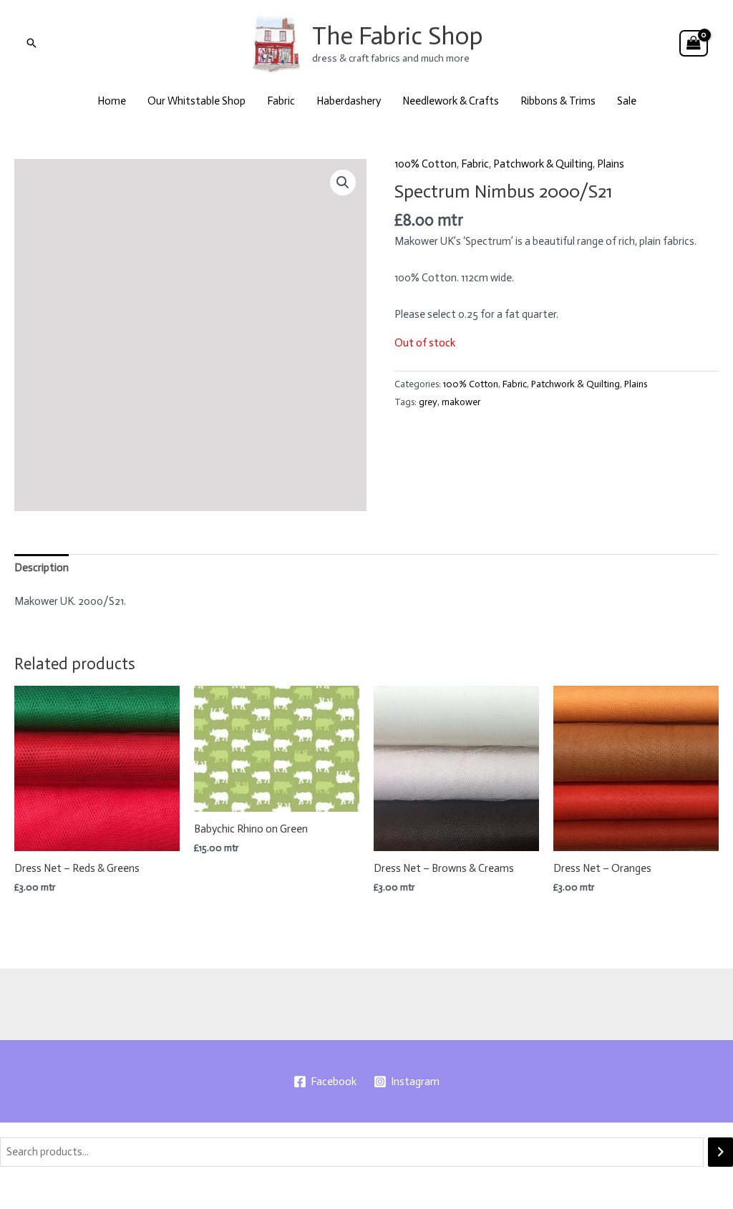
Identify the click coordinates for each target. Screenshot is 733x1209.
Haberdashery (348, 100)
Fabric (281, 100)
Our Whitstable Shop (196, 100)
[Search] (720, 1152)
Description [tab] (41, 567)
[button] (31, 43)
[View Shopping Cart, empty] (693, 43)
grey (428, 402)
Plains (610, 163)
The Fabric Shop (397, 36)
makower (461, 402)
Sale (626, 100)
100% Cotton (425, 163)
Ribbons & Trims (558, 100)
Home (111, 100)
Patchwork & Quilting (543, 163)
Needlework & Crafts (450, 100)
